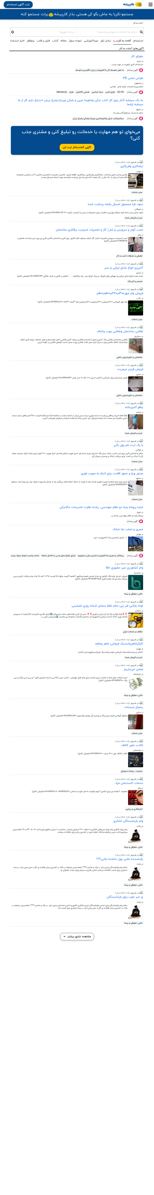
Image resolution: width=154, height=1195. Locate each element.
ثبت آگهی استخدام (18, 4)
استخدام (138, 41)
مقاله (63, 41)
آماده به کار (138, 23)
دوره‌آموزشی (91, 41)
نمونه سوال (75, 41)
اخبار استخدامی (15, 41)
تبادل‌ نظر (105, 41)
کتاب (55, 41)
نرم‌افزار (31, 41)
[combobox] (108, 31)
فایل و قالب (43, 41)
